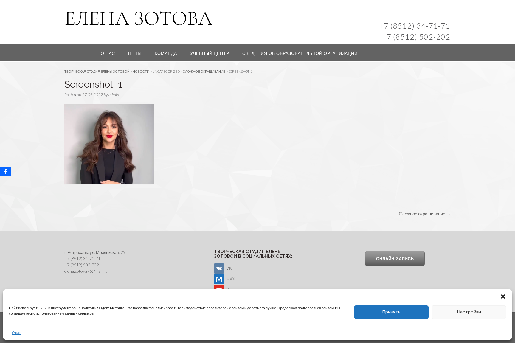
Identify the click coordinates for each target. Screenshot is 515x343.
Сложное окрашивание (425, 213)
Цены (135, 53)
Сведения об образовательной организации (300, 53)
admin (113, 94)
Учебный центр (209, 53)
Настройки (469, 312)
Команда (166, 53)
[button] (503, 296)
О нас (16, 332)
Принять (391, 312)
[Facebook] (5, 171)
